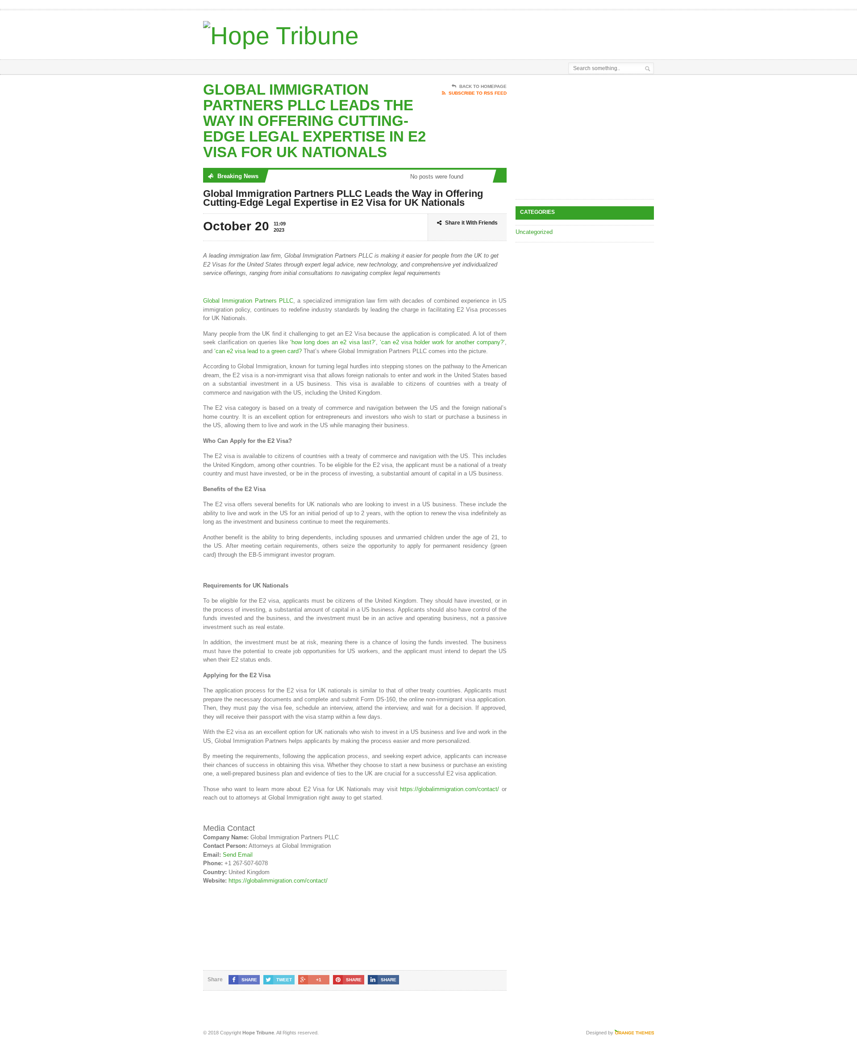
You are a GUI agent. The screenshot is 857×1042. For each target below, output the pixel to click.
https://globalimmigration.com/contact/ (449, 789)
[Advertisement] (549, 32)
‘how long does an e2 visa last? (332, 342)
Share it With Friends (471, 223)
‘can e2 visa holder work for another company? (441, 342)
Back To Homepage (483, 86)
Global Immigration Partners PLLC (248, 300)
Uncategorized (534, 232)
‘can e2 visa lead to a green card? (258, 351)
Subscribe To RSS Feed (478, 93)
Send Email (238, 854)
